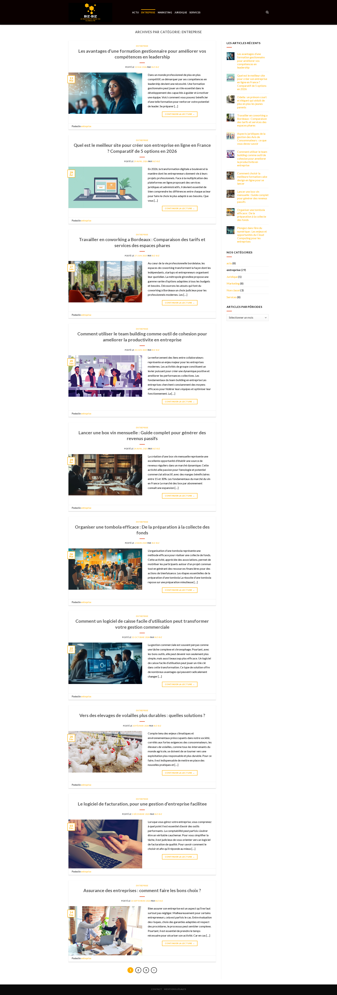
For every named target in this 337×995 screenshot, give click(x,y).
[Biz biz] (90, 12)
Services (194, 12)
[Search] (267, 12)
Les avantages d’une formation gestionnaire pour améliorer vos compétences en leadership (251, 60)
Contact (156, 989)
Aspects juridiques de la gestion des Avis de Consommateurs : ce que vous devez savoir (251, 138)
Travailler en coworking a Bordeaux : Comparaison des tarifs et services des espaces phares (252, 120)
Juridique (180, 12)
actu (135, 12)
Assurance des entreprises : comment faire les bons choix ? (142, 890)
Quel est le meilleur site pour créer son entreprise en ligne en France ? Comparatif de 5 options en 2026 (252, 82)
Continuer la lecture (180, 114)
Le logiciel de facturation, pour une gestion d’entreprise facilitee (142, 803)
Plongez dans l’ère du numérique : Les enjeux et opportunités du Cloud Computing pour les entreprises (252, 234)
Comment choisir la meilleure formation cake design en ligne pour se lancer (252, 178)
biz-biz (155, 67)
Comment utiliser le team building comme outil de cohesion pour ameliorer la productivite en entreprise (252, 158)
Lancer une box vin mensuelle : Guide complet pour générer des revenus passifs (253, 196)
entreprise (148, 12)
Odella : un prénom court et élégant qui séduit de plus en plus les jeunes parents (252, 102)
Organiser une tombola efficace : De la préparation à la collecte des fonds (251, 215)
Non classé (233, 290)
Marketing (165, 12)
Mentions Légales (175, 989)
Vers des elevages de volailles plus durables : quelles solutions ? (142, 715)
